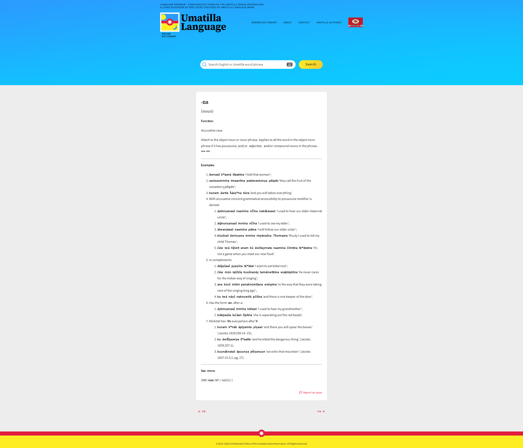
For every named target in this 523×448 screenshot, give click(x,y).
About (288, 22)
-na (204, 102)
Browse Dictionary (264, 22)
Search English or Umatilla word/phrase (235, 64)
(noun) (207, 111)
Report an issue (312, 393)
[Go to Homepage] (194, 24)
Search (310, 64)
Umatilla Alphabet (329, 22)
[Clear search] (281, 64)
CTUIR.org (355, 22)
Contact (304, 22)
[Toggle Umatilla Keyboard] (289, 64)
